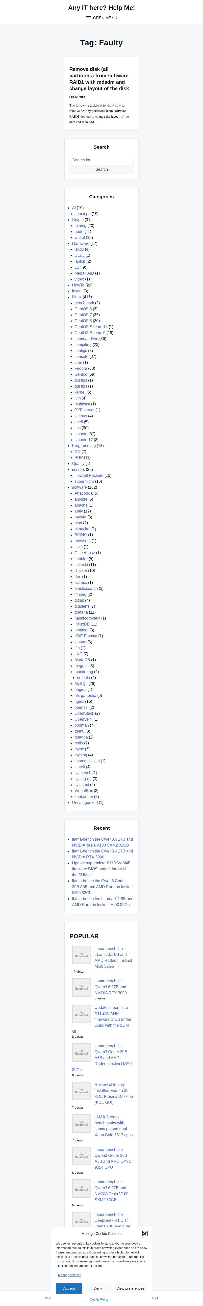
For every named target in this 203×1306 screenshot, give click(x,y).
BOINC (81, 535)
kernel (80, 392)
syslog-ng (83, 779)
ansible (81, 499)
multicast (82, 404)
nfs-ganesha (85, 695)
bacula (80, 517)
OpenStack (84, 713)
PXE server (85, 410)
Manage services (69, 1275)
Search (101, 169)
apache (81, 505)
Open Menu (104, 18)
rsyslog (81, 755)
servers (78, 469)
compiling (83, 344)
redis (79, 743)
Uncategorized (85, 802)
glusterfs (82, 606)
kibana (80, 642)
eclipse (81, 582)
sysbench (83, 773)
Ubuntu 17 (84, 440)
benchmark (84, 303)
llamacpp (83, 214)
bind (78, 523)
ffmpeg (80, 594)
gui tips (81, 386)
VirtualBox (84, 791)
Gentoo (81, 374)
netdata (83, 678)
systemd (82, 785)
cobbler (81, 559)
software (79, 487)
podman (82, 725)
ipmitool (81, 630)
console (81, 356)
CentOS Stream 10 (91, 327)
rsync (79, 749)
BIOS (79, 249)
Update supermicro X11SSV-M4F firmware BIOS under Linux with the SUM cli (101, 869)
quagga (81, 737)
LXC (78, 654)
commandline (86, 339)
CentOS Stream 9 (90, 333)
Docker (81, 570)
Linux (73, 97)
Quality (78, 463)
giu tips (81, 380)
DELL (79, 255)
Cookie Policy (99, 1299)
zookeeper (84, 797)
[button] (144, 1233)
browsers (83, 541)
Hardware (80, 243)
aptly (79, 511)
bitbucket (82, 529)
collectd (81, 565)
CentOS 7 (83, 315)
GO (77, 452)
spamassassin (87, 761)
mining (80, 226)
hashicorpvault (87, 618)
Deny (98, 1288)
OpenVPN (84, 719)
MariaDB (82, 660)
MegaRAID (84, 273)
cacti (79, 547)
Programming (84, 446)
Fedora (81, 368)
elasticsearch (86, 588)
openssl (81, 707)
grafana (81, 612)
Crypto (78, 220)
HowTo (78, 285)
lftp (77, 648)
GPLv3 (152, 1298)
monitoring (84, 672)
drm (78, 576)
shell (79, 422)
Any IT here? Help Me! (101, 7)
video (79, 279)
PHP (79, 457)
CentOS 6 (83, 309)
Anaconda (84, 493)
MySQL (81, 683)
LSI (77, 267)
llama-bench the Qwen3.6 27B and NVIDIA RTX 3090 (111, 987)
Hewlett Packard (89, 475)
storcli (80, 767)
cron (78, 362)
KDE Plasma (86, 636)
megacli (81, 666)
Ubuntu (81, 434)
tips (82, 97)
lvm (78, 398)
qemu (79, 731)
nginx (79, 701)
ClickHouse (85, 553)
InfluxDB (82, 624)
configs (81, 350)
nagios (80, 689)
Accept (69, 1288)
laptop (80, 261)
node (79, 231)
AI (74, 208)
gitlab (79, 600)
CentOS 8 (83, 321)
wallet (80, 237)
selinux (81, 416)
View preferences (130, 1288)
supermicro (84, 481)
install (77, 291)
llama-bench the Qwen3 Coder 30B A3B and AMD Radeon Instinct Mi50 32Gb (102, 887)
